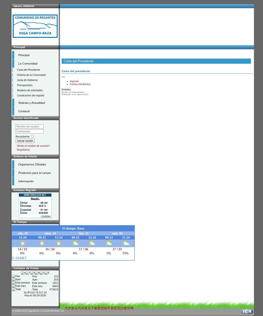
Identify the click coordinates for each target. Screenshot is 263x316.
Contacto (24, 111)
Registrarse (23, 149)
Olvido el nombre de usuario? (33, 145)
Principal (23, 55)
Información (26, 181)
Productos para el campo (34, 172)
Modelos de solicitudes (30, 90)
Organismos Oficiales (32, 164)
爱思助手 (104, 308)
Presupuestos (24, 85)
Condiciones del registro (30, 95)
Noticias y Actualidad (31, 102)
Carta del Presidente (28, 69)
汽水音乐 (71, 308)
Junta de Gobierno (27, 80)
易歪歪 (115, 308)
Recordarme (23, 136)
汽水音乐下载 (87, 308)
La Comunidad (27, 63)
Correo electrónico (80, 84)
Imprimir (74, 81)
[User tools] (63, 76)
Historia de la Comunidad (31, 75)
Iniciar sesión (25, 140)
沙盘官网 (127, 308)
